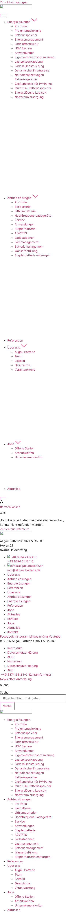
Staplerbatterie (25, 830)
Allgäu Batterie (25, 870)
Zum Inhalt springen (13, 2)
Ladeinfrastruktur (26, 742)
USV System (23, 746)
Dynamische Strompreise (32, 768)
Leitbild (20, 879)
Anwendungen (24, 750)
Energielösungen (18, 583)
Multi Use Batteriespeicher (33, 786)
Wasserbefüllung (26, 852)
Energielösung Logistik (30, 790)
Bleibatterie (22, 808)
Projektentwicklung (28, 728)
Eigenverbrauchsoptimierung (34, 755)
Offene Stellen (24, 896)
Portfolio (21, 724)
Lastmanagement (26, 843)
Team (18, 874)
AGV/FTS (21, 834)
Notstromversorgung (29, 795)
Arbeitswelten (24, 901)
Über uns (13, 574)
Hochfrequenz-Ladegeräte (33, 817)
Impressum (14, 648)
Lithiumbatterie (25, 812)
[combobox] (33, 698)
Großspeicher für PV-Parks (33, 781)
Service (20, 821)
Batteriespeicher (26, 733)
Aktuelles (13, 614)
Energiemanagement (29, 737)
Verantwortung (25, 888)
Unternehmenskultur (29, 905)
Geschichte (22, 883)
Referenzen (15, 588)
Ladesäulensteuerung (29, 764)
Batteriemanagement (29, 848)
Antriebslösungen (19, 579)
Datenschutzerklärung (22, 652)
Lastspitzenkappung (29, 759)
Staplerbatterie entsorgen (32, 857)
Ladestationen (24, 839)
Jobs (10, 610)
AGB (10, 657)
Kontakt (12, 619)
